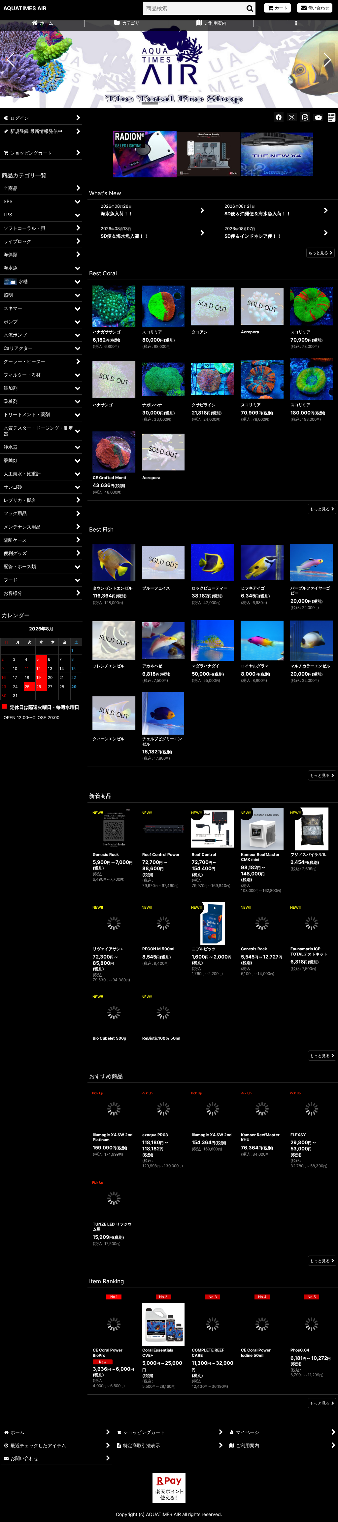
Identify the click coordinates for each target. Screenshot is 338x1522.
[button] (296, 23)
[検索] (250, 8)
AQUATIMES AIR (25, 8)
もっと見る (318, 252)
